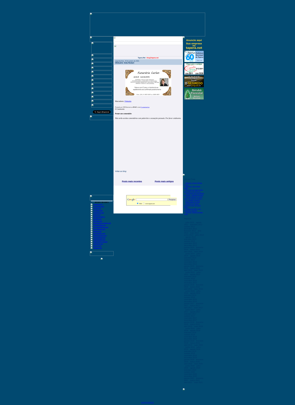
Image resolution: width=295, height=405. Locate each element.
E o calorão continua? (192, 200)
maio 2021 (198, 382)
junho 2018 (190, 328)
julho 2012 (190, 223)
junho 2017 (190, 310)
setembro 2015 (190, 277)
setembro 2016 (190, 295)
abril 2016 (188, 289)
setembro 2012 (196, 225)
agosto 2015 (195, 274)
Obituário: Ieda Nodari (124, 63)
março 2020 (195, 362)
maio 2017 (198, 308)
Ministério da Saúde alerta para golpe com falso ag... (193, 191)
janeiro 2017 (189, 303)
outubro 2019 (189, 353)
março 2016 (195, 287)
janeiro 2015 (189, 266)
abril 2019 (188, 345)
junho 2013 (189, 235)
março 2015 (195, 268)
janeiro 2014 (189, 247)
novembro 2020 (190, 374)
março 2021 (195, 380)
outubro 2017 (189, 316)
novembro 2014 (190, 262)
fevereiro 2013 (190, 231)
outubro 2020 (189, 372)
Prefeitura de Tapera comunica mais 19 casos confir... (192, 205)
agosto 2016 (195, 293)
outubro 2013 (189, 241)
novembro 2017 (190, 318)
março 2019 (195, 343)
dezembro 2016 (190, 301)
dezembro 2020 (190, 376)
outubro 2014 (189, 260)
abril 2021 (188, 382)
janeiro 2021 (189, 378)
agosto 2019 (195, 349)
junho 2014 (190, 254)
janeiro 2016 (189, 285)
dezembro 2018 (190, 339)
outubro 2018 (189, 335)
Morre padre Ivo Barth (192, 202)
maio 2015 (198, 270)
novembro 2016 (190, 299)
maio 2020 (198, 364)
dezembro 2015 (190, 283)
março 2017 (195, 306)
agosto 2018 (195, 331)
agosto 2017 (195, 312)
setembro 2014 (190, 258)
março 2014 (195, 249)
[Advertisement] (102, 158)
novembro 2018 (190, 337)
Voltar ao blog (120, 171)
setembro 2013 (190, 239)
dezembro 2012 (190, 229)
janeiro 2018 (189, 322)
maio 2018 (198, 326)
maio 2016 (198, 289)
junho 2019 (190, 347)
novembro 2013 (190, 243)
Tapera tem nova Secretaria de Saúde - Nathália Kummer (194, 194)
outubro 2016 (189, 297)
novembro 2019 (190, 355)
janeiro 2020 (189, 360)
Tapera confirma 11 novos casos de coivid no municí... (193, 198)
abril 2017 (188, 308)
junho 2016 (190, 291)
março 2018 (195, 324)
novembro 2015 (190, 281)
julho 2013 (199, 235)
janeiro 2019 (189, 341)
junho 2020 (190, 366)
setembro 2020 (190, 370)
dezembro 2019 (190, 357)
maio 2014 (198, 252)
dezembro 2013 (190, 245)
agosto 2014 (195, 256)
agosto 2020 (195, 368)
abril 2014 (188, 252)
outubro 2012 (189, 227)
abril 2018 (188, 326)
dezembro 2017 (190, 320)
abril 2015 (188, 270)
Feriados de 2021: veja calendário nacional (192, 210)
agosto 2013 (190, 237)
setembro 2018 (190, 333)
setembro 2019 (190, 351)
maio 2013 (194, 233)
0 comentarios (145, 107)
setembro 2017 (190, 314)
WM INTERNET (147, 403)
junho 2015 (190, 272)
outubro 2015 (189, 279)
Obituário (127, 101)
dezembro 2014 (190, 264)
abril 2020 (188, 364)
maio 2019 (198, 345)
